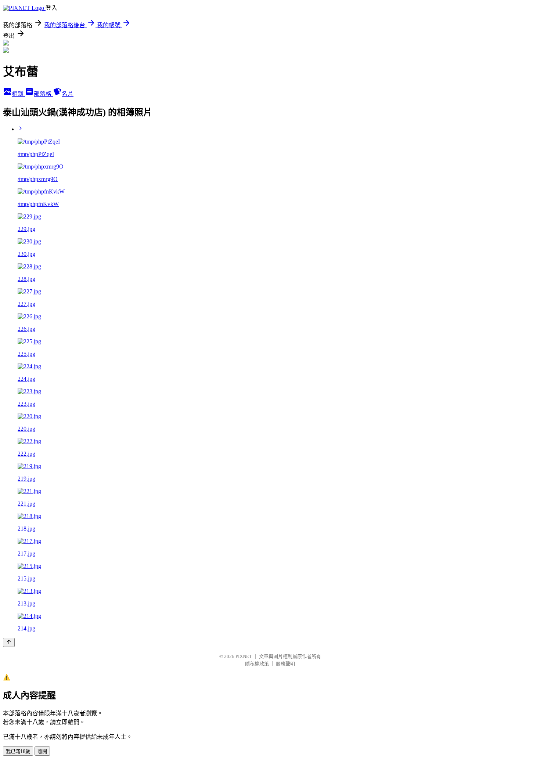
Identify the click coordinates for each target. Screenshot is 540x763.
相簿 (18, 94)
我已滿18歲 (18, 751)
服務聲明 (285, 663)
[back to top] (9, 642)
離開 (42, 751)
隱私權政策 (257, 663)
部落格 (43, 94)
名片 (67, 94)
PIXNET (243, 656)
